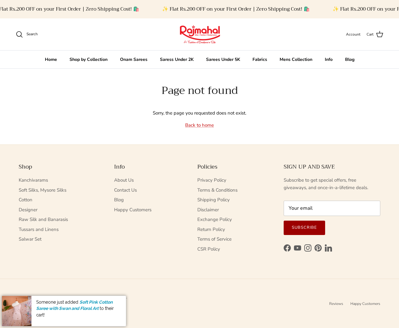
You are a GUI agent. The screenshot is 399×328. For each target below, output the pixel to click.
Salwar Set (30, 239)
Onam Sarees (133, 59)
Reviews (336, 303)
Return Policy (211, 229)
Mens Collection (296, 59)
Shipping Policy (213, 200)
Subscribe (304, 227)
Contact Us (125, 190)
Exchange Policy (214, 219)
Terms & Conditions (217, 190)
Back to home (199, 125)
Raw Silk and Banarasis (43, 219)
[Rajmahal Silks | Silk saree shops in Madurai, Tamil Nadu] (199, 34)
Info (329, 59)
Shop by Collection (89, 59)
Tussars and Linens (39, 229)
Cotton (25, 200)
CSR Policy (208, 249)
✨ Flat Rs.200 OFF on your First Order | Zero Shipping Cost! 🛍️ (236, 9)
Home (51, 59)
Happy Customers (132, 210)
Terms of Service (214, 239)
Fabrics (259, 59)
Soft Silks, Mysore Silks (42, 190)
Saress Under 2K (177, 59)
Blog (349, 59)
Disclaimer (208, 210)
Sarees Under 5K (223, 59)
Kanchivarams (33, 180)
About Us (124, 180)
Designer (28, 210)
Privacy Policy (211, 180)
